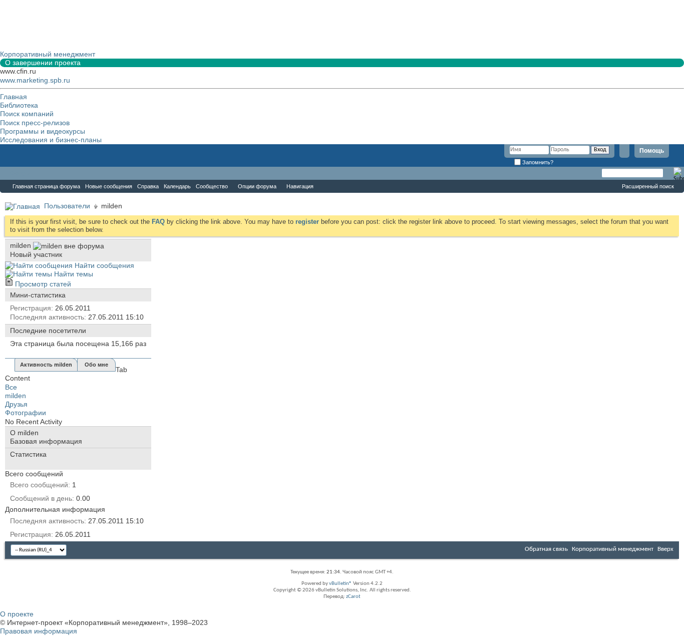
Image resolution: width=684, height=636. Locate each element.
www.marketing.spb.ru (35, 80)
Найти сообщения (103, 265)
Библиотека (19, 105)
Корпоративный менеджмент (612, 549)
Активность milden (46, 365)
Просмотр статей (42, 284)
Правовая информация (38, 631)
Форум (20, 173)
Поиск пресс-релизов (35, 123)
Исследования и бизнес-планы (51, 140)
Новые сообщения (108, 186)
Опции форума (257, 186)
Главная (13, 97)
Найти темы (72, 274)
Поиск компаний (27, 114)
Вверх (665, 549)
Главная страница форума (46, 186)
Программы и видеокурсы (42, 131)
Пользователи (67, 206)
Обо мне (96, 365)
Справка (148, 186)
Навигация (299, 186)
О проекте (17, 614)
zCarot (353, 596)
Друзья (16, 404)
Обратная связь (546, 549)
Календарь (177, 186)
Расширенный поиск (648, 186)
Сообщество (212, 186)
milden (15, 396)
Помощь (651, 150)
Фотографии (25, 413)
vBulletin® (340, 583)
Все (11, 387)
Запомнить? (537, 162)
